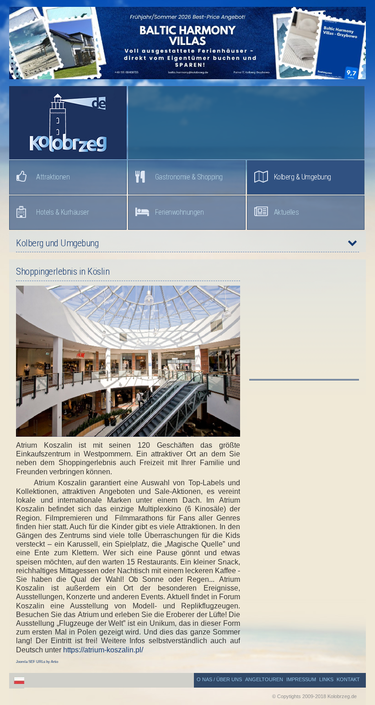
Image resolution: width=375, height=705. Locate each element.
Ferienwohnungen (179, 212)
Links (326, 679)
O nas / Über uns (219, 679)
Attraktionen (53, 177)
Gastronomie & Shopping (189, 177)
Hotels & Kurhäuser (62, 212)
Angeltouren (264, 679)
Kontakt (348, 679)
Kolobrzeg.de (68, 122)
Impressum (301, 679)
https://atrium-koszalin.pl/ (103, 650)
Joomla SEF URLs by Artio (37, 662)
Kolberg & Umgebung (302, 177)
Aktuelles (286, 212)
